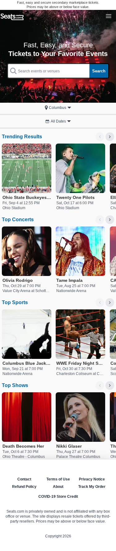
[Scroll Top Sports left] (100, 302)
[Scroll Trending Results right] (109, 136)
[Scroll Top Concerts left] (100, 219)
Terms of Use (58, 479)
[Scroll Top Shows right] (109, 385)
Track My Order (91, 486)
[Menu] (109, 16)
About (58, 486)
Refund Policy (24, 486)
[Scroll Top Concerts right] (109, 219)
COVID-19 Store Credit (58, 496)
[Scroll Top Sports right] (109, 302)
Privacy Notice (92, 479)
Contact (24, 479)
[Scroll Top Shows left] (100, 385)
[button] (58, 107)
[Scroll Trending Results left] (100, 136)
